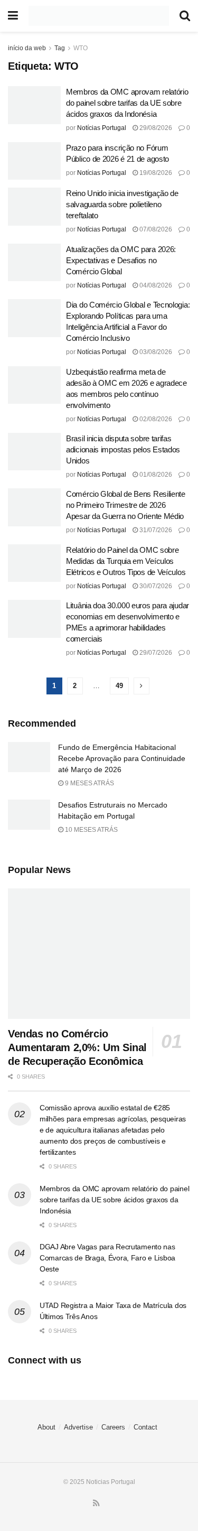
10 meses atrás (90, 829)
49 (119, 686)
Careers (113, 1427)
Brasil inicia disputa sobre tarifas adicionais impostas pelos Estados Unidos (123, 449)
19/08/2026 (155, 173)
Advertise (78, 1427)
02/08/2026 (155, 419)
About (46, 1427)
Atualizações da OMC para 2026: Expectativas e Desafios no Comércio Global (121, 260)
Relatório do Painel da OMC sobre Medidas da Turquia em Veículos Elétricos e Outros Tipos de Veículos (125, 561)
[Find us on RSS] (96, 1503)
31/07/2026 (155, 530)
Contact (145, 1427)
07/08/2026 (155, 229)
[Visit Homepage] (99, 16)
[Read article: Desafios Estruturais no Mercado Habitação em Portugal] (29, 815)
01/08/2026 (155, 474)
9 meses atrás (88, 783)
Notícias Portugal (101, 128)
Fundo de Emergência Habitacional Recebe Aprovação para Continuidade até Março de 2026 (121, 758)
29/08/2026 (155, 128)
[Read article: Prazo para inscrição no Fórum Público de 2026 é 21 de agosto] (34, 161)
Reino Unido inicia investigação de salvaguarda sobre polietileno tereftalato (122, 204)
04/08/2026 (155, 285)
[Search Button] (185, 16)
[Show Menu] (13, 16)
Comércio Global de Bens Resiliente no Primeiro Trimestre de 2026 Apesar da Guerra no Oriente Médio (125, 505)
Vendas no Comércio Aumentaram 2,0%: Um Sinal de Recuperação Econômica (77, 1047)
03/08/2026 (155, 352)
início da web (27, 48)
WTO (80, 48)
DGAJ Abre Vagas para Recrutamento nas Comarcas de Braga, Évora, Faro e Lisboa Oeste (107, 1257)
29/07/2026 (155, 652)
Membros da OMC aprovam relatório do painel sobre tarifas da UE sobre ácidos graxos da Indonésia (127, 102)
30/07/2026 (155, 586)
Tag (59, 48)
